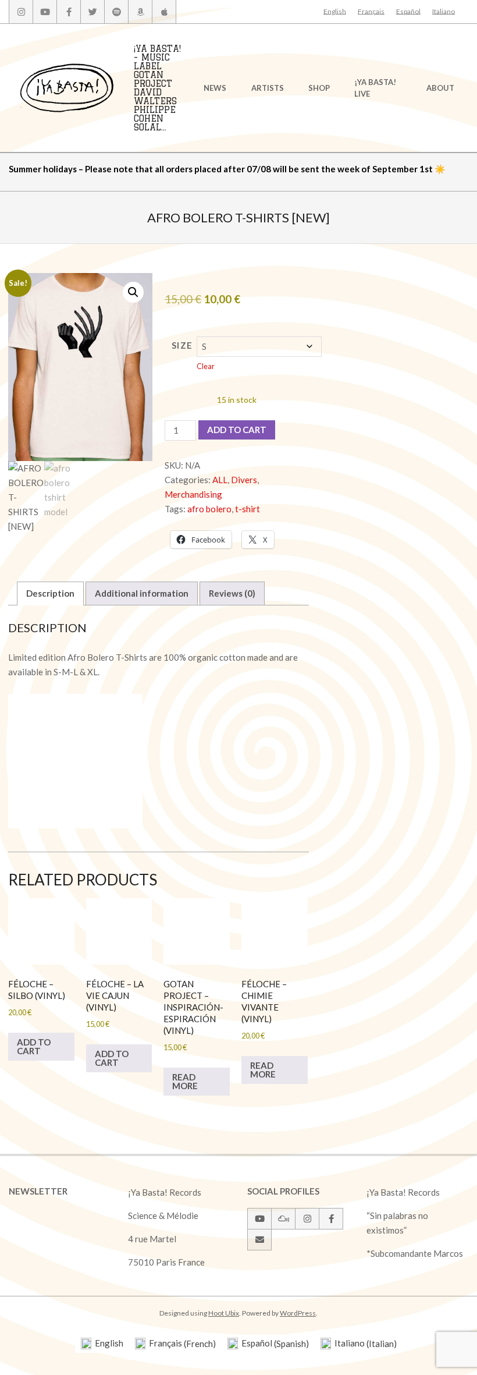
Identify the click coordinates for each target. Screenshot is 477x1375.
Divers (244, 479)
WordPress (298, 1313)
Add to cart (236, 429)
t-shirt (247, 509)
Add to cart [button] (34, 1046)
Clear (206, 366)
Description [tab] (50, 593)
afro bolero (209, 509)
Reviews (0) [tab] (232, 593)
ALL (219, 479)
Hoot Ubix (223, 1313)
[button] (133, 292)
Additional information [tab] (141, 593)
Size (182, 345)
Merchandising (193, 494)
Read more (185, 1081)
